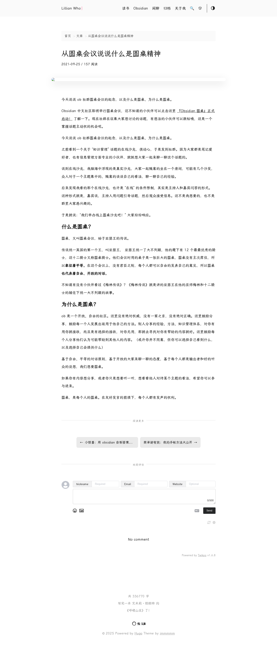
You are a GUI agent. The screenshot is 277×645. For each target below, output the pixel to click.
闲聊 (155, 8)
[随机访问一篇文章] (200, 9)
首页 (67, 36)
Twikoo (202, 555)
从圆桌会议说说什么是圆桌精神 (110, 36)
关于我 (180, 8)
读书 (125, 8)
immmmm (167, 633)
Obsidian (140, 8)
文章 (79, 36)
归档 (167, 8)
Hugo (138, 633)
